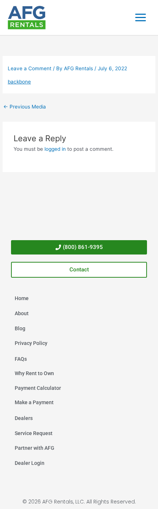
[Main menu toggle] (140, 17)
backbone (19, 82)
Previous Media (24, 107)
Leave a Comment (29, 68)
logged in (55, 149)
